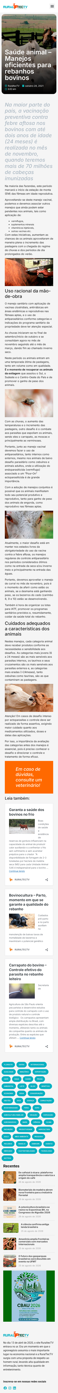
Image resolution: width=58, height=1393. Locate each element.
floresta (8, 1065)
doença (30, 1101)
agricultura (44, 1129)
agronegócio (10, 1122)
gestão (7, 1101)
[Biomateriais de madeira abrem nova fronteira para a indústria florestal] (9, 1194)
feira (26, 1108)
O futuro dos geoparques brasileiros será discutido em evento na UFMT (35, 1259)
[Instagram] (10, 1388)
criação (33, 1115)
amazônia (24, 1072)
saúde (28, 1079)
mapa (25, 1122)
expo (37, 1108)
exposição (48, 1115)
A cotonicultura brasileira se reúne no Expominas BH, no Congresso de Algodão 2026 (34, 1210)
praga (40, 1079)
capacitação (46, 1101)
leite (22, 1086)
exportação (40, 1072)
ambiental (9, 1086)
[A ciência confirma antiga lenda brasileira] (11, 1228)
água (21, 1093)
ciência (36, 1122)
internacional (37, 1065)
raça (17, 1079)
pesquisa (38, 1136)
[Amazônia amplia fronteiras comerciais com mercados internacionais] (9, 1244)
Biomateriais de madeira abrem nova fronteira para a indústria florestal (36, 1192)
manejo (21, 1144)
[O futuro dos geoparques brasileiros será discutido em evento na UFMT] (9, 1261)
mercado (8, 1151)
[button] (52, 6)
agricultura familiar (14, 1115)
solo (6, 1136)
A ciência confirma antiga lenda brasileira (35, 1225)
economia (8, 1093)
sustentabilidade (27, 1151)
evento (49, 1144)
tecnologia (46, 1151)
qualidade (8, 1072)
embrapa (35, 1144)
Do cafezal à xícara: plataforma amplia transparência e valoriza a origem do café (37, 1175)
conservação (36, 1093)
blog (33, 1086)
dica (19, 1101)
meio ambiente (21, 1136)
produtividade (25, 1129)
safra (21, 1065)
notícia (7, 1158)
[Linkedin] (14, 1388)
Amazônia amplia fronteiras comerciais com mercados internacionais (34, 1242)
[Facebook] (5, 1388)
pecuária (8, 1144)
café (6, 1079)
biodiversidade (11, 1108)
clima (48, 1122)
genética (45, 1086)
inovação (8, 1129)
